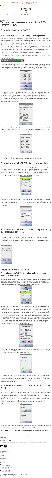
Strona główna (3, 14)
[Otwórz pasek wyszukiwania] (26, 12)
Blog (8, 14)
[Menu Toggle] (26, 10)
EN (3, 5)
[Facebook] (5, 446)
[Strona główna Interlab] (26, 436)
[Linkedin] (1, 446)
